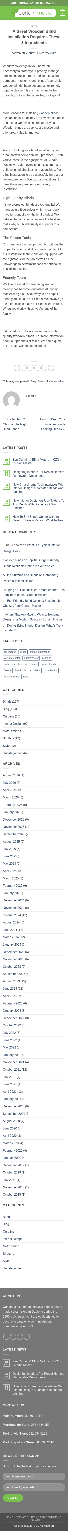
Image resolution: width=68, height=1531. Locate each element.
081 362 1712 (33, 1415)
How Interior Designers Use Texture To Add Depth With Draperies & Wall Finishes (38, 504)
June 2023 (10, 988)
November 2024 (13, 907)
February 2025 (12, 885)
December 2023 (13, 952)
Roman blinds (11, 676)
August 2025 (11, 841)
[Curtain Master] (34, 13)
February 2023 (12, 1003)
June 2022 (10, 1040)
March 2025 (11, 878)
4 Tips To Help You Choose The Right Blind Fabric (15, 424)
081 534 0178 (38, 1433)
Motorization (11, 731)
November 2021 (13, 1062)
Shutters (8, 738)
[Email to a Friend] (37, 368)
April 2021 (10, 1091)
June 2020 (10, 1128)
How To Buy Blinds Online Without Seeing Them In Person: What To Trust (38, 518)
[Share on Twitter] (30, 368)
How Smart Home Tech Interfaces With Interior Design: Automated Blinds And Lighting (38, 488)
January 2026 (12, 812)
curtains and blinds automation (20, 664)
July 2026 (9, 782)
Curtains (46, 657)
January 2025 (12, 893)
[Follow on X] (20, 1337)
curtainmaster (31, 657)
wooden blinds (49, 113)
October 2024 (12, 915)
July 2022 (9, 1032)
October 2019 (12, 1172)
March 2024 (11, 937)
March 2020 (11, 1143)
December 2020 (13, 1106)
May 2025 (9, 863)
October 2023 (12, 966)
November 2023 (13, 959)
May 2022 (9, 1047)
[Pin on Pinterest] (44, 368)
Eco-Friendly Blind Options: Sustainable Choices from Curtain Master (32, 603)
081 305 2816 (45, 1442)
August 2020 (11, 1121)
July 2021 (9, 1077)
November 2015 (13, 1187)
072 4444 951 (40, 1424)
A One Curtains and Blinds (20, 575)
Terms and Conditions (46, 1517)
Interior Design (12, 723)
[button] (5, 13)
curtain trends (48, 664)
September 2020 (14, 1113)
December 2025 (13, 819)
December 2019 (13, 1165)
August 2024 (11, 922)
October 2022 (12, 1025)
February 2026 (12, 804)
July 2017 (9, 1180)
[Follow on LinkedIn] (27, 1337)
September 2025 (14, 834)
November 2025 (13, 826)
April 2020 (10, 1135)
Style (6, 745)
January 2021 (12, 1099)
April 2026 (10, 790)
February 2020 (12, 1150)
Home (9, 1517)
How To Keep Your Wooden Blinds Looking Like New (52, 424)
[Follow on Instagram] (13, 1337)
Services (22, 1517)
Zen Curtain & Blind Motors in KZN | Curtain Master (37, 461)
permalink (58, 381)
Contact (34, 1520)
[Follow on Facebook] (6, 1337)
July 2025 (9, 848)
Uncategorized (12, 753)
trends (25, 676)
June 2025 (10, 856)
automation (10, 651)
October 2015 (12, 1194)
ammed (52, 53)
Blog (34, 26)
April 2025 (10, 871)
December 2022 (13, 1018)
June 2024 (10, 929)
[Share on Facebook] (24, 368)
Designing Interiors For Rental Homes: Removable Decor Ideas (38, 473)
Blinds (23, 651)
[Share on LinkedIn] (51, 368)
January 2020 (12, 1157)
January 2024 (12, 944)
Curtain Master (12, 657)
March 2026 (11, 797)
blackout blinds (13, 560)
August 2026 (11, 775)
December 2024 (13, 900)
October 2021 (12, 1069)
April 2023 (10, 996)
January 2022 (12, 1054)
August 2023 (11, 981)
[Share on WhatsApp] (17, 368)
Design (8, 670)
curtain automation (40, 651)
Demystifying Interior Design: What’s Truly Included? (33, 628)
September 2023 (14, 974)
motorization (50, 670)
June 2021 (10, 1084)
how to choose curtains (27, 670)
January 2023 (12, 1010)
